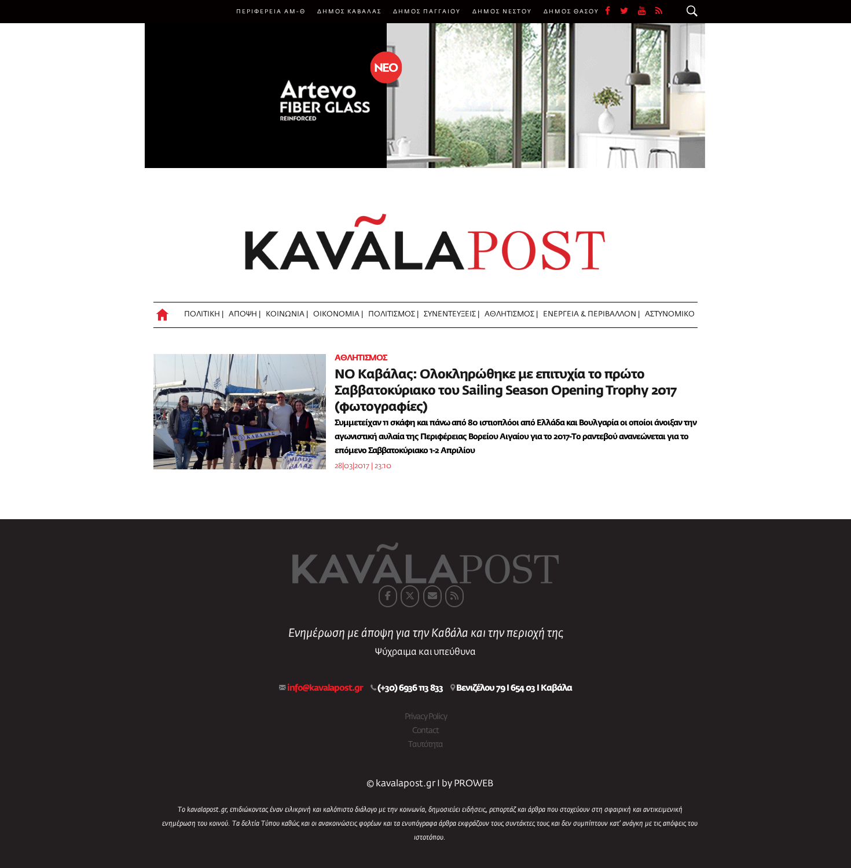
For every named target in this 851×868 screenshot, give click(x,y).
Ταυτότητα (425, 745)
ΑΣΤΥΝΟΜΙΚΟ (670, 314)
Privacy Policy (426, 717)
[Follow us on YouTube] (646, 11)
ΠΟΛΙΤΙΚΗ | (203, 314)
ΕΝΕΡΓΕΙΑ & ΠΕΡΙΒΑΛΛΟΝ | (591, 314)
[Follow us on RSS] (659, 11)
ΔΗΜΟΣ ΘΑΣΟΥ (571, 11)
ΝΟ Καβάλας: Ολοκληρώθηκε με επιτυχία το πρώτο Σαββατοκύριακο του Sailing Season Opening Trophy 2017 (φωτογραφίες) (505, 391)
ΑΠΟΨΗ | (245, 314)
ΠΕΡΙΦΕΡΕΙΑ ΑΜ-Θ (271, 11)
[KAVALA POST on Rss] (454, 596)
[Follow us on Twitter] (629, 11)
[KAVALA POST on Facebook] (388, 596)
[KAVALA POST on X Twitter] (410, 596)
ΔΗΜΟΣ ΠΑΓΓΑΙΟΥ (427, 11)
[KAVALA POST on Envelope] (432, 596)
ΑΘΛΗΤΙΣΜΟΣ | (511, 314)
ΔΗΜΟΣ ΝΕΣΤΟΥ (502, 11)
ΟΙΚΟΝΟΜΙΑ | (338, 314)
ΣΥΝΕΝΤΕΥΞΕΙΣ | (451, 314)
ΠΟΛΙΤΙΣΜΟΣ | (393, 314)
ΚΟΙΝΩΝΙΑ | (287, 314)
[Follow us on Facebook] (612, 11)
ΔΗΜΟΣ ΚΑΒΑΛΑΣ (349, 11)
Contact (425, 731)
